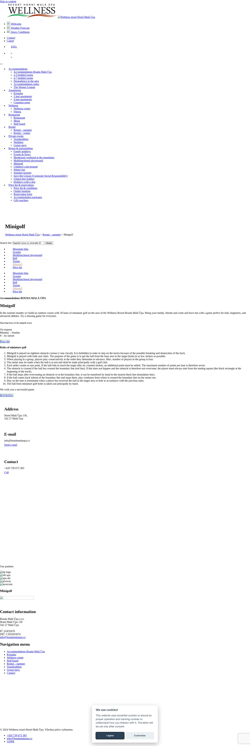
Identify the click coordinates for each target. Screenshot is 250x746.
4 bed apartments (23, 99)
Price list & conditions (25, 188)
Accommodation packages (28, 197)
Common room (22, 102)
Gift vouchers (21, 200)
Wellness (13, 105)
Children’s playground (26, 166)
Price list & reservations (21, 185)
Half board (19, 123)
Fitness (17, 111)
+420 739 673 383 (17, 735)
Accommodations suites (26, 84)
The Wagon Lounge (24, 87)
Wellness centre (22, 108)
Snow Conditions (20, 32)
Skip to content (8, 1)
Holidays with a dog (24, 182)
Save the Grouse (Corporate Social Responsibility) (41, 175)
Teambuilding (21, 139)
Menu (17, 120)
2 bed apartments (23, 96)
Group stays (20, 145)
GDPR (10, 741)
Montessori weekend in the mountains (34, 157)
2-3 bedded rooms (23, 75)
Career (10, 40)
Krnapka (18, 93)
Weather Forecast (19, 27)
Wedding (18, 142)
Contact (11, 37)
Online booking (22, 191)
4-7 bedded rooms (23, 78)
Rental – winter (22, 133)
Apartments (15, 90)
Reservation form (23, 194)
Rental (12, 126)
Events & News (22, 154)
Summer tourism (22, 172)
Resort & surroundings (21, 148)
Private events (16, 136)
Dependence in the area (26, 81)
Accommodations (18, 68)
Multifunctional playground (28, 160)
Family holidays (22, 151)
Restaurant (14, 114)
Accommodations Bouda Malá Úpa (33, 71)
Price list (17, 267)
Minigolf (18, 163)
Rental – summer (23, 130)
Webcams (15, 23)
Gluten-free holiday (24, 178)
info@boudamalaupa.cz (13, 637)
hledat (49, 243)
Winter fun (19, 169)
